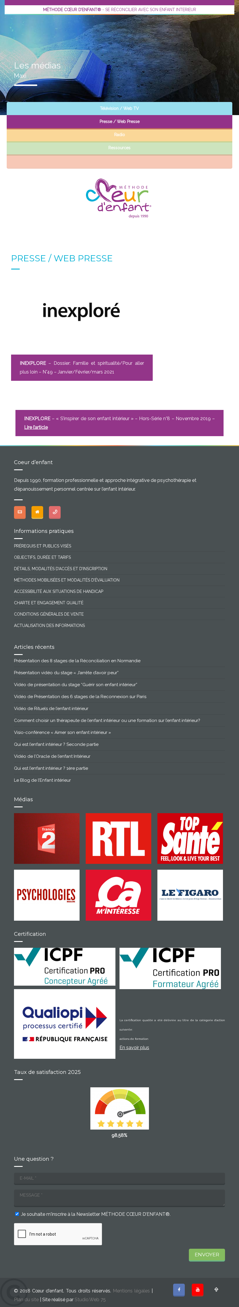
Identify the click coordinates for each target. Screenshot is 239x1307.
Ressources (119, 147)
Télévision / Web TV (119, 108)
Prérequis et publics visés (42, 546)
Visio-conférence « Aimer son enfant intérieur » (62, 732)
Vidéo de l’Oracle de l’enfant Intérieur (52, 756)
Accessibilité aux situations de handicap (58, 591)
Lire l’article (36, 427)
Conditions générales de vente (49, 614)
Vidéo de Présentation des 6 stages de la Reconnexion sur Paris (80, 696)
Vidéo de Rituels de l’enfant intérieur (51, 708)
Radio (119, 134)
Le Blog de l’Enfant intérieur (42, 780)
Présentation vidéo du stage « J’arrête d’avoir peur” (66, 672)
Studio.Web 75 (90, 1299)
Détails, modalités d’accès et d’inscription (60, 568)
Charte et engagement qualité (48, 602)
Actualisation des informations (49, 625)
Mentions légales (131, 1291)
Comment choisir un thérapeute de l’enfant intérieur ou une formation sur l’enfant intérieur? (107, 720)
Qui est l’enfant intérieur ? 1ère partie (51, 768)
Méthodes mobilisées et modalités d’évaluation (66, 580)
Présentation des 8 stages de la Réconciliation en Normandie (77, 660)
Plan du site (26, 1299)
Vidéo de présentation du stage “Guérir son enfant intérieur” (75, 684)
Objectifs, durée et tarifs (42, 557)
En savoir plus (134, 1047)
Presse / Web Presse (120, 121)
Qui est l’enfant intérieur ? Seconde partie (56, 744)
